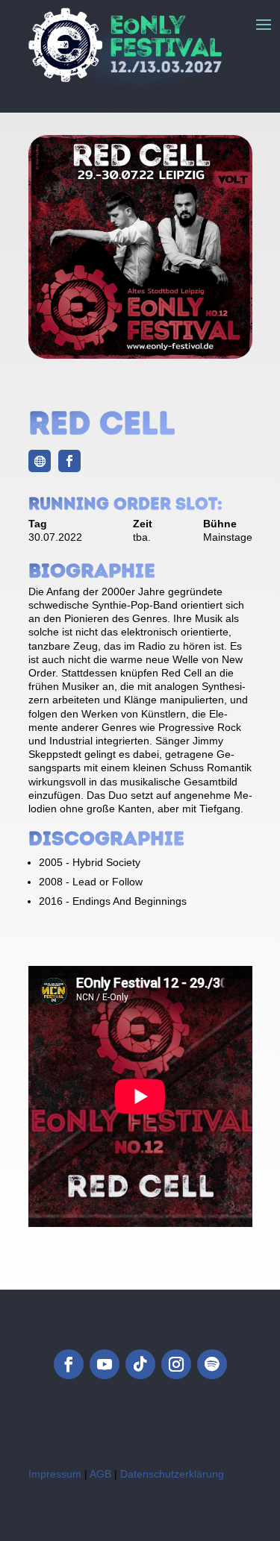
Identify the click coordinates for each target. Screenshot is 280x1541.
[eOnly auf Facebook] (69, 1364)
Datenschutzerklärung (172, 1474)
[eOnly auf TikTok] (140, 1364)
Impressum (54, 1474)
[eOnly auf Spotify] (212, 1364)
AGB (100, 1474)
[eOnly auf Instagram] (176, 1364)
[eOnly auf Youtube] (104, 1364)
